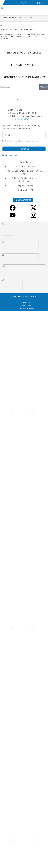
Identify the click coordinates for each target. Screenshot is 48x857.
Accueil (4, 18)
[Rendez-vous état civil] (14, 414)
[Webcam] (14, 628)
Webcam (14, 635)
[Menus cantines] (34, 415)
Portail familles (14, 848)
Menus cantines (33, 421)
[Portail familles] (14, 842)
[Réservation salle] (34, 841)
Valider (43, 87)
